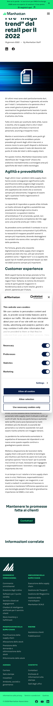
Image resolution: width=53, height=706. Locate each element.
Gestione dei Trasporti (37, 590)
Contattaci (33, 670)
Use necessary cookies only (26, 407)
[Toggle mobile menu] (48, 13)
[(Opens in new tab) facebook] (13, 49)
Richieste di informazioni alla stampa (36, 677)
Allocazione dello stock (13, 642)
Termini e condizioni (32, 695)
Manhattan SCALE (36, 604)
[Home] (14, 13)
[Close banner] (49, 297)
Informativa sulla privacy (12, 695)
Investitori (7, 678)
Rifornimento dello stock (14, 658)
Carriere (6, 670)
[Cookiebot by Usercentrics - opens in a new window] (32, 297)
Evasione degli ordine (12, 590)
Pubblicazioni (34, 636)
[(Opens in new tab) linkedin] (6, 49)
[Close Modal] (48, 3)
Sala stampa (8, 674)
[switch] (46, 354)
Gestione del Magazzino (38, 594)
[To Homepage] (8, 567)
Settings (40, 383)
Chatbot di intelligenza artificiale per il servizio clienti (13, 610)
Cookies (46, 695)
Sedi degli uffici (35, 684)
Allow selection (26, 399)
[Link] (36, 701)
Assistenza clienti (36, 632)
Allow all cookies (26, 391)
